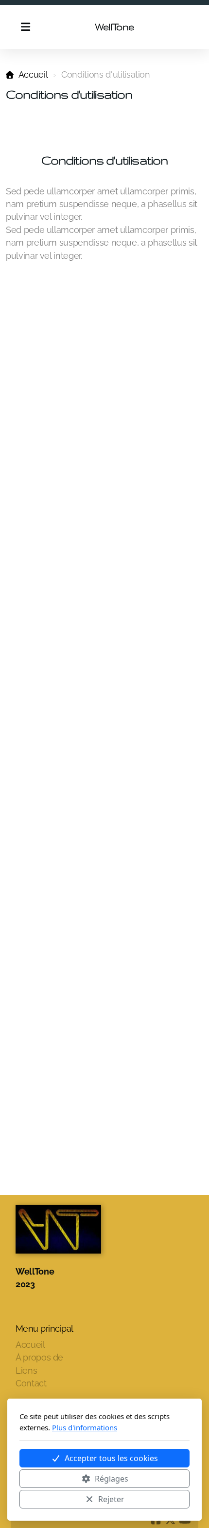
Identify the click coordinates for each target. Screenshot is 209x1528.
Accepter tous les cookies (111, 1458)
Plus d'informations (84, 1427)
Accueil (33, 74)
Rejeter (111, 1499)
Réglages (111, 1478)
